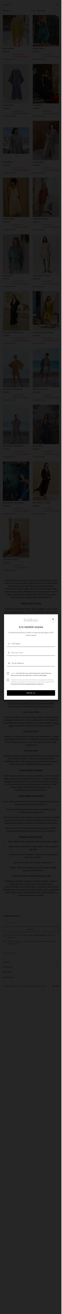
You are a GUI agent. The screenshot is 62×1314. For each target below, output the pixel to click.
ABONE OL (30, 694)
